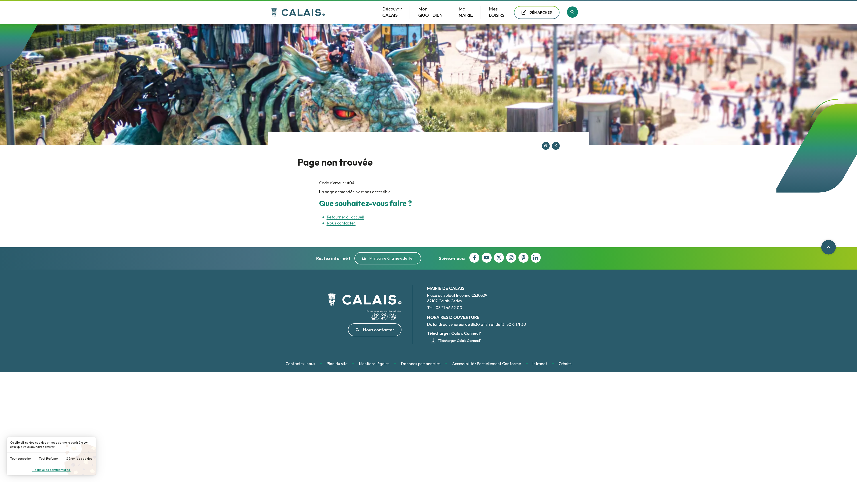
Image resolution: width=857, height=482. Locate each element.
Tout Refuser (48, 458)
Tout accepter (20, 458)
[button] (546, 146)
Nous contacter (341, 223)
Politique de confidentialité (51, 470)
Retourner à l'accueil (345, 217)
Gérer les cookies (79, 458)
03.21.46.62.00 (449, 307)
